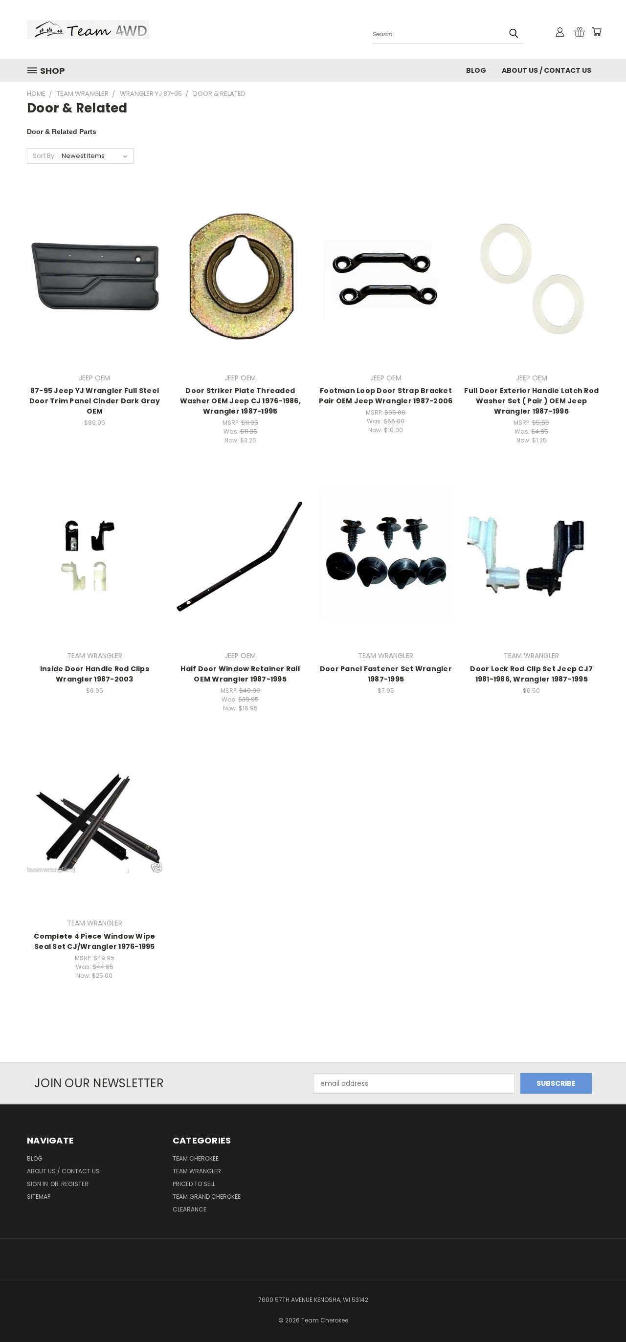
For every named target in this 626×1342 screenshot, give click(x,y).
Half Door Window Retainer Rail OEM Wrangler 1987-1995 (240, 674)
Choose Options (94, 284)
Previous (600, 1311)
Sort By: (44, 155)
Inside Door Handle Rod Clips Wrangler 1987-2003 (94, 674)
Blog (476, 70)
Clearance (189, 1209)
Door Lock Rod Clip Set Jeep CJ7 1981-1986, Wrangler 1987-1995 (531, 674)
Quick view (94, 266)
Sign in (38, 1184)
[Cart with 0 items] (597, 32)
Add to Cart (240, 284)
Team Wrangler (197, 1171)
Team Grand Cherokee (207, 1196)
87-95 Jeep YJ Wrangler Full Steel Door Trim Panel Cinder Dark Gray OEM (94, 401)
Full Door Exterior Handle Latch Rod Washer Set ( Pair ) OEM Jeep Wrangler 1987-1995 (531, 401)
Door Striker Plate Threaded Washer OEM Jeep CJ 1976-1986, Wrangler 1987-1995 (240, 401)
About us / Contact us (546, 70)
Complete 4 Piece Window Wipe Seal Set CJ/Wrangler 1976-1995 (94, 941)
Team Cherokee (196, 1158)
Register (75, 1184)
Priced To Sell (194, 1184)
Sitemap (38, 1196)
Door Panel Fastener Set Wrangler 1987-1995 (386, 674)
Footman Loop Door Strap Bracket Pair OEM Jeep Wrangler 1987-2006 (385, 396)
